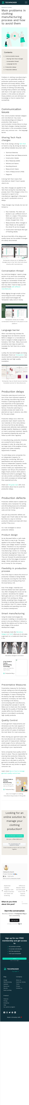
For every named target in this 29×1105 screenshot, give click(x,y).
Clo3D (11, 634)
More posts (6, 878)
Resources (6, 986)
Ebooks (6, 988)
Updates (6, 984)
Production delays (10, 67)
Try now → (15, 971)
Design (5, 980)
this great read (13, 485)
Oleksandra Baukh (8, 872)
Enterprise (6, 1003)
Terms (17, 984)
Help (5, 1005)
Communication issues (12, 56)
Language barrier (12, 64)
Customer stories (21, 982)
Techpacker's (20, 355)
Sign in (18, 960)
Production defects (11, 69)
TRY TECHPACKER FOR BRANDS (14, 835)
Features (6, 998)
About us (18, 980)
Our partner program (9, 1007)
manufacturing (7, 7)
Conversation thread (13, 61)
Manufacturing (8, 982)
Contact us (19, 988)
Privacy (18, 986)
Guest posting (7, 990)
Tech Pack (22, 144)
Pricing (5, 1000)
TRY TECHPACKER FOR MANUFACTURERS (14, 844)
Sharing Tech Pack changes (15, 58)
